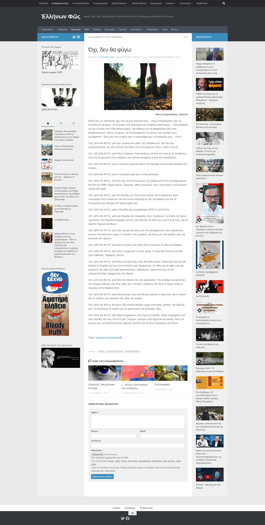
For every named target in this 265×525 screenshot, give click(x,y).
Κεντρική (43, 3)
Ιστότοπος (96, 441)
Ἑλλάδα (101, 351)
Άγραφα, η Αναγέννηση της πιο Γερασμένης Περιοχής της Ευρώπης (209, 426)
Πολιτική (122, 29)
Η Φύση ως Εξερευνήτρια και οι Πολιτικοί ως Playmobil (66, 209)
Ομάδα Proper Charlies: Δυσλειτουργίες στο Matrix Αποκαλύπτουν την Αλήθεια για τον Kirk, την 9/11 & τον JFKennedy (67, 194)
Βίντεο (174, 29)
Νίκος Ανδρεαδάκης (132, 351)
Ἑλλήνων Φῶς (60, 16)
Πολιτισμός (185, 3)
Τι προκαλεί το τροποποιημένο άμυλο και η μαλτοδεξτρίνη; (208, 320)
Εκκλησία (62, 29)
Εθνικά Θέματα (139, 3)
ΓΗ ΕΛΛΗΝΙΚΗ (162, 384)
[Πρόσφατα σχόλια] (60, 124)
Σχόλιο (95, 412)
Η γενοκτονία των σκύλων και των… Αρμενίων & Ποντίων (66, 177)
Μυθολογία (202, 3)
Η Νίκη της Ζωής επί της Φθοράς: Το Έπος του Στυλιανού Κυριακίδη (207, 151)
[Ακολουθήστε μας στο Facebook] (78, 37)
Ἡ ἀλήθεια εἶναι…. (62, 220)
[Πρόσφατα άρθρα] (73, 124)
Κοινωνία (75, 29)
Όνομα (95, 431)
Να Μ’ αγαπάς (202, 296)
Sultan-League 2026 (51, 72)
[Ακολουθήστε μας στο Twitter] (74, 37)
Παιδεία (97, 29)
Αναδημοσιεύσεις (60, 3)
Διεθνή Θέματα (119, 3)
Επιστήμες (136, 29)
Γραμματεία (46, 29)
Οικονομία (110, 29)
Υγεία (164, 29)
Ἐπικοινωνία (146, 508)
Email (143, 431)
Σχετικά (116, 508)
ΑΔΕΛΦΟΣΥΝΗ (49, 109)
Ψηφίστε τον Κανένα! (64, 160)
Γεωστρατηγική (100, 3)
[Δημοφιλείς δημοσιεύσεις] (47, 124)
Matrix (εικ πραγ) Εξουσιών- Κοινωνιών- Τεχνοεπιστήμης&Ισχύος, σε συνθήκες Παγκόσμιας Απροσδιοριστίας (209, 456)
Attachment (96, 450)
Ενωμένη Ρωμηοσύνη (107, 337)
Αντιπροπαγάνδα (80, 3)
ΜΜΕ (86, 29)
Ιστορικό (170, 3)
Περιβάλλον (152, 29)
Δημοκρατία (156, 3)
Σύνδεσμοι (130, 508)
